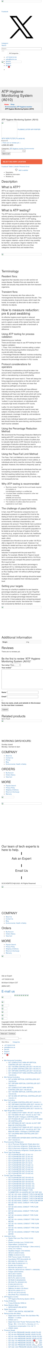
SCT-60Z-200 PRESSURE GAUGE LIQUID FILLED (25, 1343)
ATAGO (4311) (13, 1320)
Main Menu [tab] (5, 1042)
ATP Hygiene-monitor (17, 148)
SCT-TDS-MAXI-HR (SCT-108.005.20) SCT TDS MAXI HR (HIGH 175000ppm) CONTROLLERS (24, 1130)
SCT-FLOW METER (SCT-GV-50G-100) (21, 1184)
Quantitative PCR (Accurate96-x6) (19, 1259)
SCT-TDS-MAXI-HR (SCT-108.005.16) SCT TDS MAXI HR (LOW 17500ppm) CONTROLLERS (24, 1116)
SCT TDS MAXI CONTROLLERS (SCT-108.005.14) (25, 1108)
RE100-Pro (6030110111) (16, 1290)
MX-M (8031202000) (15, 1276)
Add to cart (6, 154)
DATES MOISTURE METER (17, 1307)
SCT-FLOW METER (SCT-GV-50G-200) (21, 1188)
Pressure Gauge (9, 1330)
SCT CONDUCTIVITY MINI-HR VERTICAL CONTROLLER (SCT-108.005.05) (22, 1063)
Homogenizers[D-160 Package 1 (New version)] (24, 1246)
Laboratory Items (9, 1236)
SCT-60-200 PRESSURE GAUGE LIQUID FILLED (24, 1332)
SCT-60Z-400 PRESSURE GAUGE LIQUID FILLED (25, 1345)
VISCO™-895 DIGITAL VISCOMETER (20, 1311)
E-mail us (8, 991)
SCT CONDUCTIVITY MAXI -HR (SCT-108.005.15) (25, 1113)
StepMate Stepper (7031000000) (19, 1251)
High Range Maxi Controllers (13, 1110)
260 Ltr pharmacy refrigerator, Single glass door (24, 1146)
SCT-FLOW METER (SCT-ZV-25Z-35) (20, 1169)
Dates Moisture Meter (11, 1305)
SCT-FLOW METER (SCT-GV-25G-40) (21, 1177)
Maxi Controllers (9, 1100)
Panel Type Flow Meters (12, 1152)
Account (6, 1053)
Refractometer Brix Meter (12, 1313)
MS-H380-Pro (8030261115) (17, 1261)
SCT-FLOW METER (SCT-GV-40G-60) (21, 1180)
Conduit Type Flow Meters (13, 1175)
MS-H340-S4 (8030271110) (17, 1267)
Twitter (11, 166)
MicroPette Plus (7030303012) (18, 1295)
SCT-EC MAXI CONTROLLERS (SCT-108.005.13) (24, 1106)
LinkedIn (16, 166)
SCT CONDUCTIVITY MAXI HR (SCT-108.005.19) (24, 1127)
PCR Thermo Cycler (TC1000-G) (19, 1257)
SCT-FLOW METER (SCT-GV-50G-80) (21, 1182)
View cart (4, 1034)
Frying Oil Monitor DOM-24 (17, 1303)
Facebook (5, 166)
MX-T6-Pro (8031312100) (16, 1278)
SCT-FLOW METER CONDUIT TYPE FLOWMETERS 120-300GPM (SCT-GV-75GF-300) (25, 1191)
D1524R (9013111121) (16, 1286)
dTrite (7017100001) (15, 1249)
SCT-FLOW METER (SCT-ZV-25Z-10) (20, 1165)
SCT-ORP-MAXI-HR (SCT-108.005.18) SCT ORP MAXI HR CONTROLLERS (24, 1124)
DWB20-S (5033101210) (16, 1255)
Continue (12, 1034)
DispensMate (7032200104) (17, 1244)
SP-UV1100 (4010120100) (17, 1292)
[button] (4, 45)
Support (6, 1051)
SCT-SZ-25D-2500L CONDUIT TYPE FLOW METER (25, 1198)
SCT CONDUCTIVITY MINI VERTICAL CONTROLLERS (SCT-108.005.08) (21, 1088)
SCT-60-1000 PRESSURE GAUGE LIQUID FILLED (25, 1336)
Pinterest (22, 166)
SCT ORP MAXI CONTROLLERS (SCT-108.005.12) (25, 1104)
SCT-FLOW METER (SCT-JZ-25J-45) (20, 1161)
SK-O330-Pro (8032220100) (17, 1282)
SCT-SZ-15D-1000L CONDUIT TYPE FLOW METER (25, 1194)
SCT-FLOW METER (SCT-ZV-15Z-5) (20, 1163)
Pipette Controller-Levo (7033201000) (20, 1242)
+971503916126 (11, 57)
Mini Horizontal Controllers (13, 1060)
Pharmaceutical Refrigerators (13, 1142)
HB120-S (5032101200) (16, 1253)
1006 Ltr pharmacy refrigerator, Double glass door (24, 1150)
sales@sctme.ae (9, 1047)
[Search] (3, 51)
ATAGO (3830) (13, 1328)
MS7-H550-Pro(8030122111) (18, 1263)
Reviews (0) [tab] (10, 176)
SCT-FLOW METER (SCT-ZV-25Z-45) (20, 1173)
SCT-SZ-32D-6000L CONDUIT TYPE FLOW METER (25, 1200)
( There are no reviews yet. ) (11, 143)
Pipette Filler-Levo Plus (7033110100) (20, 1238)
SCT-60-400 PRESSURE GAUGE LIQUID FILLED (24, 1334)
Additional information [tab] (13, 174)
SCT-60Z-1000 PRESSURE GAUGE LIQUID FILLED (25, 1347)
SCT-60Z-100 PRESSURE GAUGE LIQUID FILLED (25, 1341)
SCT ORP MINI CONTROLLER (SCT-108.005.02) (24, 1071)
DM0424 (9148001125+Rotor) (18, 1288)
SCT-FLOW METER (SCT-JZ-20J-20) (20, 1157)
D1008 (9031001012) (15, 1284)
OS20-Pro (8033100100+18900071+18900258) (24, 1269)
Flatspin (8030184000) (15, 1272)
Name (4, 692)
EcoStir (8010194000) (15, 1265)
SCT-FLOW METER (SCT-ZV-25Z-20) (20, 1167)
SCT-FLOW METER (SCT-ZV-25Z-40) (20, 1171)
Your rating (6, 665)
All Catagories (13, 53)
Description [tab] (9, 172)
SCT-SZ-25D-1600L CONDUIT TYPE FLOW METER (25, 1196)
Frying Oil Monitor (10, 1301)
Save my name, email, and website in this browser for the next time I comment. (21, 704)
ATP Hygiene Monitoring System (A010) (21, 1299)
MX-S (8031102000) (15, 1274)
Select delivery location (14, 162)
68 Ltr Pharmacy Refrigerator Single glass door (23, 1144)
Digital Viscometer (10, 1309)
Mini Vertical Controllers (12, 1077)
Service (6, 1049)
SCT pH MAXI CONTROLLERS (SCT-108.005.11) (24, 1102)
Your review (7, 668)
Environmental (29, 148)
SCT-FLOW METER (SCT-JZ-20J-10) (20, 1154)
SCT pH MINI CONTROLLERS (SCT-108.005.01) (24, 1069)
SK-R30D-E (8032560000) (17, 1280)
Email (27, 166)
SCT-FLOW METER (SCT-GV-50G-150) (21, 1186)
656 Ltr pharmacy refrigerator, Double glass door (24, 1148)
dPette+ (10, 1240)
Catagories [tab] (16, 1042)
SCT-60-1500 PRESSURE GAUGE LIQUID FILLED (25, 1338)
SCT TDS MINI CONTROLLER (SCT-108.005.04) (24, 1067)
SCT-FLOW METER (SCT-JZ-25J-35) (20, 1159)
